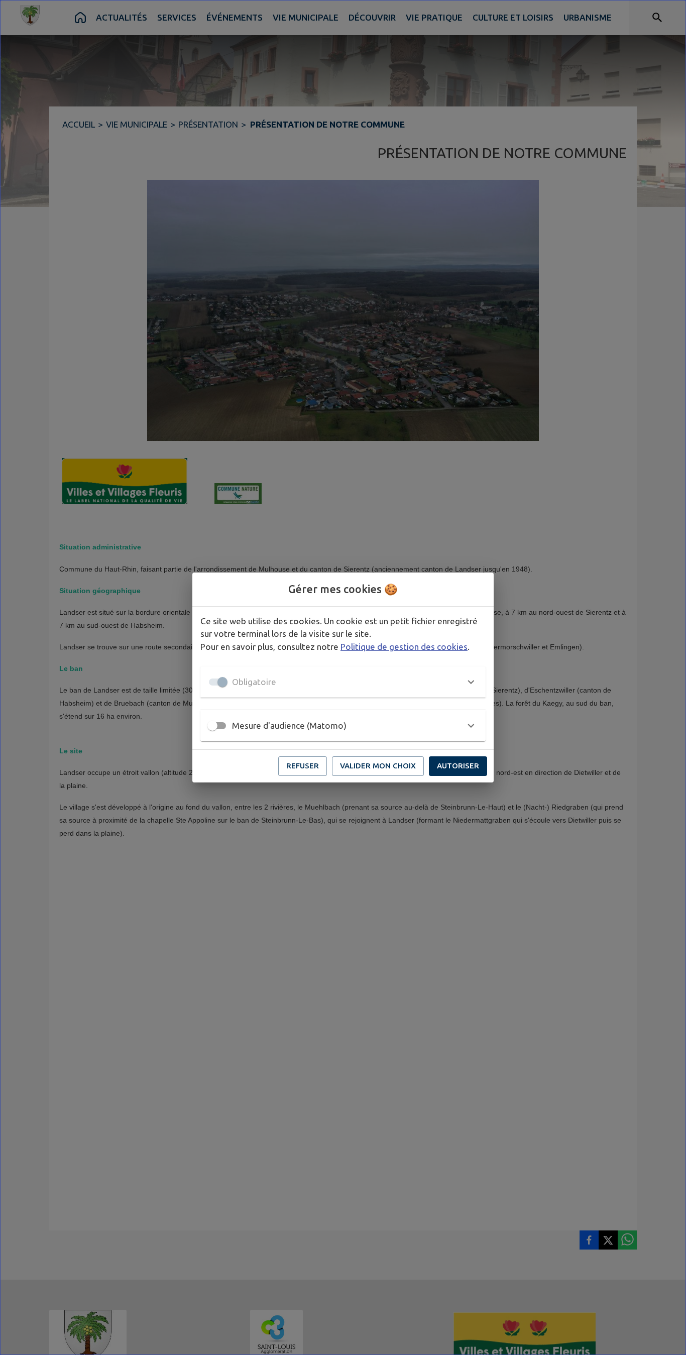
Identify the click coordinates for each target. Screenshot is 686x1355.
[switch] (212, 725)
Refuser (302, 765)
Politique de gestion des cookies (404, 646)
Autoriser (458, 765)
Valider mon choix (378, 765)
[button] (343, 682)
